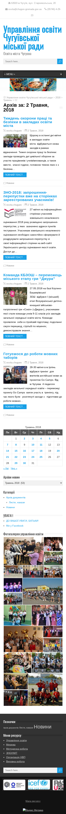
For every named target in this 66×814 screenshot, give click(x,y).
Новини (10, 183)
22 (16, 457)
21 (7, 457)
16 (24, 450)
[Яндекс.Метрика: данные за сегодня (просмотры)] (33, 810)
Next (59, 784)
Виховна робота (15, 761)
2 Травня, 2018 (35, 130)
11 (41, 444)
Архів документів (15, 497)
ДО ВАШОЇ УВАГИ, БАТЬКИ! (22, 520)
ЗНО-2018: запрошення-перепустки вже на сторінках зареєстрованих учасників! (30, 196)
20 (58, 450)
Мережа (10, 744)
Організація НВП (15, 757)
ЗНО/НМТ (11, 753)
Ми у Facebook (14, 525)
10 (33, 444)
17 (33, 450)
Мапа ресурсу (33, 801)
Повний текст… (15, 175)
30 (24, 463)
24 (33, 457)
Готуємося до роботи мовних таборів (30, 355)
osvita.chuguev (14, 131)
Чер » (14, 468)
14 (7, 450)
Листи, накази (17, 502)
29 (16, 463)
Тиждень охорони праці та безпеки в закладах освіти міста (27, 122)
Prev (7, 784)
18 (41, 450)
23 (24, 457)
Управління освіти (16, 740)
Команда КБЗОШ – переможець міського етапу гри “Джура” (32, 277)
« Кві (6, 468)
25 (41, 457)
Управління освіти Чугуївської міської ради (32, 37)
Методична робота (17, 748)
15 (16, 450)
